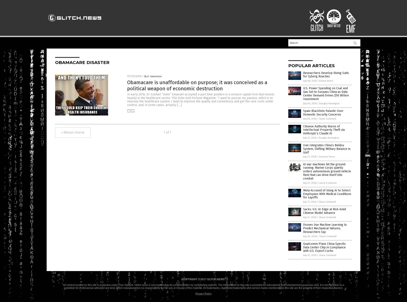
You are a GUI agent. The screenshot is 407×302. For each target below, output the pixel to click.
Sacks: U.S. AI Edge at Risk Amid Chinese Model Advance (324, 211)
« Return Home (72, 132)
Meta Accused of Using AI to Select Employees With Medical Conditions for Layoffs (327, 194)
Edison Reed (326, 80)
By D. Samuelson (153, 76)
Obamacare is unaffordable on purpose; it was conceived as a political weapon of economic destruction (197, 85)
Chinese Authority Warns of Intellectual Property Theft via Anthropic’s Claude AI (324, 130)
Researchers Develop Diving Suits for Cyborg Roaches (326, 74)
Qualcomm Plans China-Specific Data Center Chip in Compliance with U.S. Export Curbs (324, 247)
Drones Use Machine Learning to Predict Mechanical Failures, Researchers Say (325, 228)
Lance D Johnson (328, 183)
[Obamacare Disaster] (75, 23)
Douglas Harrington (329, 103)
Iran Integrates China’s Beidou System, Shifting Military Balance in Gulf (326, 148)
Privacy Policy (203, 293)
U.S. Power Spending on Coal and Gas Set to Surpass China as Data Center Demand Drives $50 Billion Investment (326, 93)
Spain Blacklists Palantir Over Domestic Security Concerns (323, 112)
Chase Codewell (327, 118)
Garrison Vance (327, 156)
